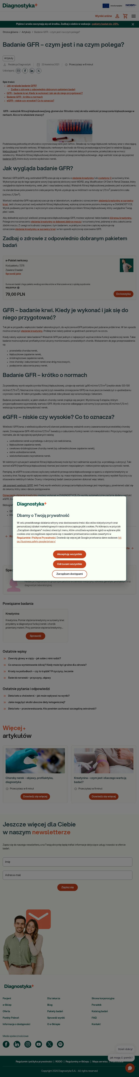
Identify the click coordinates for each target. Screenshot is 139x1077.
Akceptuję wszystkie (69, 554)
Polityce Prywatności (44, 538)
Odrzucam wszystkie (69, 564)
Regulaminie (24, 538)
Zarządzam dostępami (69, 574)
